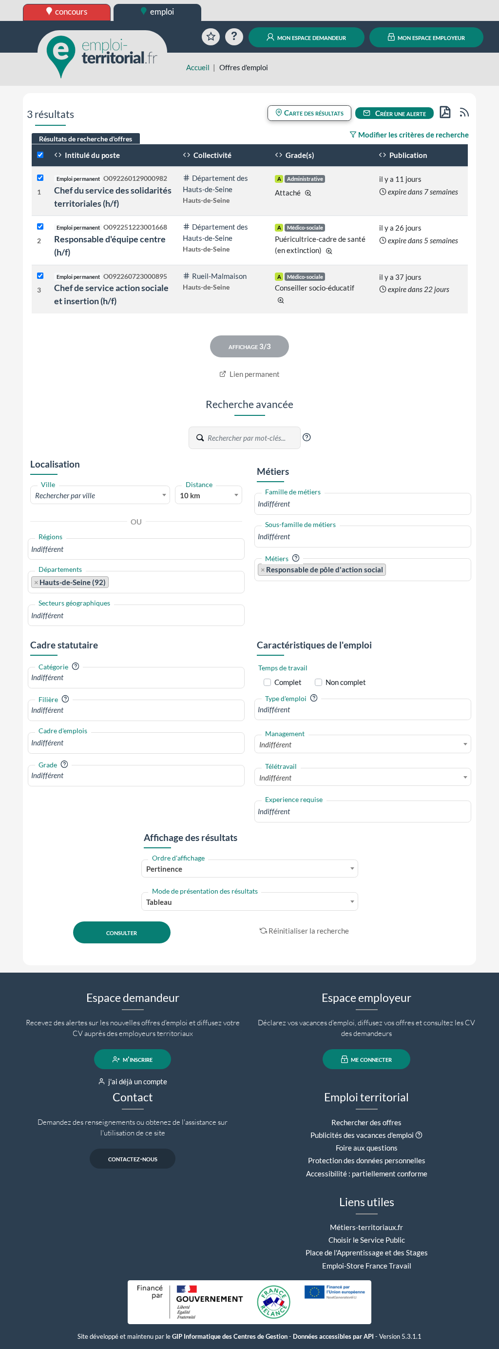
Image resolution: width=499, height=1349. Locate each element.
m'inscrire (137, 1059)
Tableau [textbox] (159, 902)
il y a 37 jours (400, 277)
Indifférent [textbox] (275, 744)
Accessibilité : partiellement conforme (366, 1173)
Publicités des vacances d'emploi (362, 1135)
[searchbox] (136, 549)
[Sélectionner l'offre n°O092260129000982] (40, 178)
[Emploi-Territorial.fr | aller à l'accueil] (102, 56)
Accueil (198, 67)
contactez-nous (132, 1158)
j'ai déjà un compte (137, 1081)
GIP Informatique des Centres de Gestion (230, 1336)
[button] (306, 437)
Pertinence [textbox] (164, 868)
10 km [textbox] (190, 495)
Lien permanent (254, 374)
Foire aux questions (367, 1147)
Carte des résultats (313, 112)
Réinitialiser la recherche (309, 930)
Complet (288, 682)
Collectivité (211, 155)
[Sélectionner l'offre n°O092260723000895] (40, 276)
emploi (161, 11)
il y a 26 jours (400, 227)
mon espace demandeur (311, 37)
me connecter (370, 1059)
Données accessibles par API (333, 1336)
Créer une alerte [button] (400, 113)
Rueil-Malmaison (219, 276)
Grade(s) (299, 155)
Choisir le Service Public (366, 1239)
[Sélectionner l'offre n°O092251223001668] (40, 227)
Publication (407, 155)
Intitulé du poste (91, 155)
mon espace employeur (430, 37)
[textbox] (100, 495)
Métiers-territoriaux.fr (366, 1227)
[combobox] (100, 495)
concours (70, 11)
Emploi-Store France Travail (366, 1265)
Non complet (346, 682)
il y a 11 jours (400, 179)
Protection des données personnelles (366, 1160)
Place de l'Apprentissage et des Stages (367, 1252)
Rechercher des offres (366, 1122)
